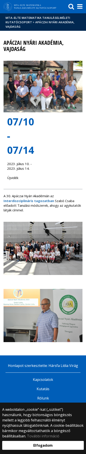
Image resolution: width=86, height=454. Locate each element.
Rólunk (43, 398)
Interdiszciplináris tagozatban (29, 201)
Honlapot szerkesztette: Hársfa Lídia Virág (43, 365)
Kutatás (43, 388)
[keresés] (71, 6)
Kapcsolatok (43, 379)
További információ (43, 436)
